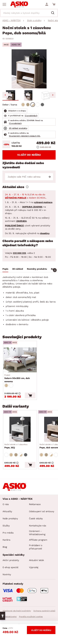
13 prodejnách (31, 115)
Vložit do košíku (29, 154)
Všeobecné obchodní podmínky (17, 611)
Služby (6, 525)
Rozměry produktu (37, 269)
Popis (5, 269)
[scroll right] (55, 270)
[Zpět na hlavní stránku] (19, 4)
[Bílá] (37, 105)
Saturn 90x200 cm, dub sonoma (17, 378)
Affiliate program (38, 540)
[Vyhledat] (54, 13)
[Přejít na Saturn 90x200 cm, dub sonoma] (20, 359)
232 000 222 (19, 253)
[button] (10, 95)
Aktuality (7, 511)
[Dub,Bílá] (33, 105)
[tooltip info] (27, 187)
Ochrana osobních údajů (44, 611)
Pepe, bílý (15, 446)
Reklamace (35, 504)
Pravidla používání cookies (31, 616)
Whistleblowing (9, 616)
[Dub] (23, 105)
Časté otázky (36, 518)
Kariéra (6, 540)
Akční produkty (11, 560)
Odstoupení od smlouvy (41, 511)
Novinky (7, 574)
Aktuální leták (36, 560)
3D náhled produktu (18, 128)
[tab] (5, 269)
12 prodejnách (15, 123)
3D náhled (17, 269)
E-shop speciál (10, 567)
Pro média (8, 532)
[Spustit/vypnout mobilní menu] (4, 4)
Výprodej (33, 567)
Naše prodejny (10, 518)
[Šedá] (42, 105)
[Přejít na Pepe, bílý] (20, 429)
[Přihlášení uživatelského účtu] (46, 4)
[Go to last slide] (5, 95)
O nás (6, 504)
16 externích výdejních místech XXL (24, 136)
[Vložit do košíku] (30, 395)
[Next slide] (53, 95)
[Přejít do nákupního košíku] (53, 4)
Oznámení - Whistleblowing (37, 533)
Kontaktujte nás (37, 525)
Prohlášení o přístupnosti (35, 547)
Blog (5, 547)
